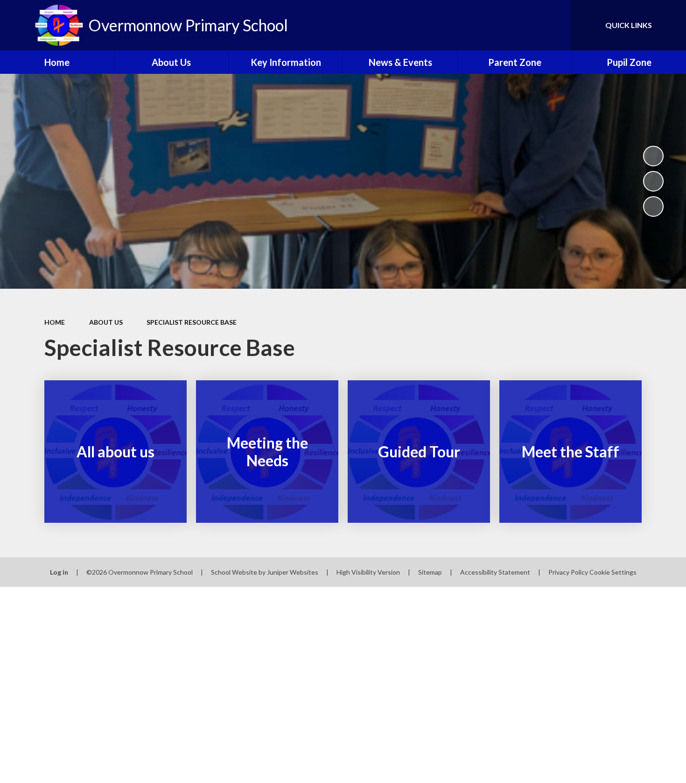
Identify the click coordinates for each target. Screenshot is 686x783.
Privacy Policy (568, 572)
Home (54, 322)
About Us (106, 322)
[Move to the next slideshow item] (653, 206)
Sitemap (430, 572)
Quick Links (628, 25)
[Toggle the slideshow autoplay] (653, 156)
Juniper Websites (292, 572)
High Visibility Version (368, 572)
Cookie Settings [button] (613, 572)
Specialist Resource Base (192, 322)
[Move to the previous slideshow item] (653, 181)
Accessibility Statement (495, 572)
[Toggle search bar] (555, 25)
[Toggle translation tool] (522, 25)
